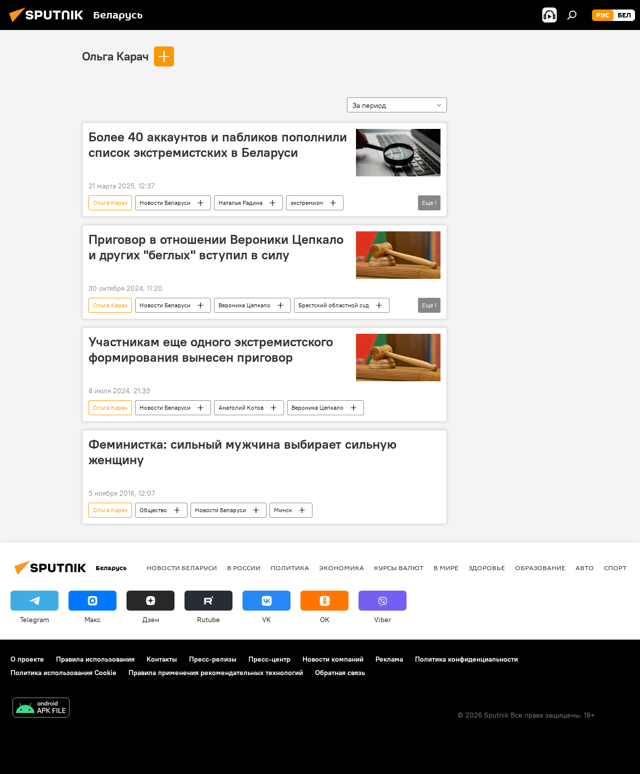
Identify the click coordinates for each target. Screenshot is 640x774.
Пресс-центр (269, 659)
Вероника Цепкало (244, 305)
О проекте (27, 659)
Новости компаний (333, 659)
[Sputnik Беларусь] (49, 23)
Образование (540, 567)
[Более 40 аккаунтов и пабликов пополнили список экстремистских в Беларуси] (398, 152)
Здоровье (486, 567)
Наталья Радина (240, 202)
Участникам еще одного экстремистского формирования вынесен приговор (210, 349)
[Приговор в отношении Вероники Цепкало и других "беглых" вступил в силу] (398, 255)
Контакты (161, 659)
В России (243, 567)
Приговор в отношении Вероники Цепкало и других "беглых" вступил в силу (216, 247)
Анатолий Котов (241, 407)
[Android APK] (41, 709)
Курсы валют (399, 567)
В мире (446, 567)
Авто (585, 567)
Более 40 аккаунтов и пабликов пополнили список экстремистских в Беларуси (217, 144)
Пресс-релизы (212, 659)
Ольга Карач (115, 55)
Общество (153, 510)
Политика (289, 567)
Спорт (615, 567)
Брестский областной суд (333, 305)
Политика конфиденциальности (466, 659)
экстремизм (306, 202)
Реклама (389, 659)
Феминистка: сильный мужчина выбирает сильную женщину (242, 452)
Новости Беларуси (165, 202)
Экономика (341, 567)
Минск (283, 510)
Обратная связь (340, 672)
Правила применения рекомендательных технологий (215, 672)
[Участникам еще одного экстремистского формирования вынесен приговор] (398, 357)
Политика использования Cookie (63, 672)
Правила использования (95, 659)
